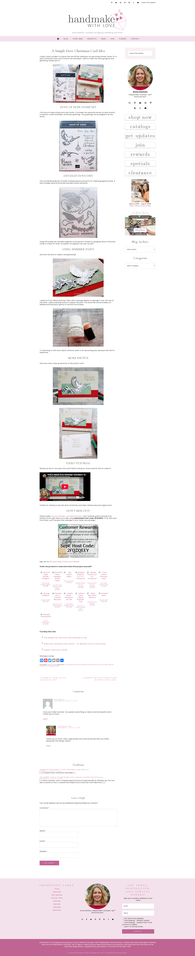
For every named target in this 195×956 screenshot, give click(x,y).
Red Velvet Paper (69, 581)
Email (43, 841)
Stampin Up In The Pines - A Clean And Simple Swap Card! (62, 769)
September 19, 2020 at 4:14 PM (65, 700)
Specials (56, 904)
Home (56, 889)
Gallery (53, 664)
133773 (46, 601)
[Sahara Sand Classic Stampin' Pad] (81, 601)
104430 (46, 624)
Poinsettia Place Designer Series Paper (57, 586)
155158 (46, 586)
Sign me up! (138, 931)
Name (43, 831)
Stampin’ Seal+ (103, 600)
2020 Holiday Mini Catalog (73, 664)
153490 (69, 582)
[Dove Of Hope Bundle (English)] (46, 578)
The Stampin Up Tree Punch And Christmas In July (65, 638)
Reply (45, 719)
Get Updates (56, 895)
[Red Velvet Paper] (69, 576)
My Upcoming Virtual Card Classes (64, 561)
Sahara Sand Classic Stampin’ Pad (81, 607)
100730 (81, 587)
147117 (80, 610)
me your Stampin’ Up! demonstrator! (67, 516)
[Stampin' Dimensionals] (46, 616)
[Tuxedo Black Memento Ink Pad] (69, 599)
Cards (49, 664)
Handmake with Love (97, 20)
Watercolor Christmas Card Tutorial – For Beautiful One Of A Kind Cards (75, 644)
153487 (57, 589)
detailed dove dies (93, 664)
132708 (69, 607)
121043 (92, 587)
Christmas (84, 664)
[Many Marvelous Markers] (92, 597)
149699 (104, 601)
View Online (134, 206)
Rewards (57, 901)
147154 (92, 605)
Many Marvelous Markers (92, 602)
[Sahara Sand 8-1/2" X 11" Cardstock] (92, 578)
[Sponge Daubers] (46, 595)
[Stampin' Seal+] (104, 595)
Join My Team (57, 898)
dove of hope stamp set (107, 664)
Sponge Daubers (45, 600)
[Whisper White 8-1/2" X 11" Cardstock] (81, 578)
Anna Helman (62, 726)
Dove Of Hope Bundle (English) (46, 583)
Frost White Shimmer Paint (104, 583)
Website (43, 851)
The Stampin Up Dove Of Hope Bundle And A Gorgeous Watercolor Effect (70, 777)
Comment (45, 808)
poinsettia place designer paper (49, 666)
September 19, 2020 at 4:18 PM (68, 727)
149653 (57, 607)
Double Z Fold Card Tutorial (55, 650)
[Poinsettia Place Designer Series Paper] (57, 580)
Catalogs (57, 907)
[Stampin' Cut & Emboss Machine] (57, 599)
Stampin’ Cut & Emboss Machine (57, 604)
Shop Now (57, 892)
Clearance (56, 910)
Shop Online (146, 206)
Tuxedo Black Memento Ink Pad (69, 604)
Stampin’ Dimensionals (46, 621)
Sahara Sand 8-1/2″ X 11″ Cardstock (92, 584)
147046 (104, 586)
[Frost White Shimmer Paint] (104, 578)
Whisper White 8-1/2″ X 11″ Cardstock (81, 584)
